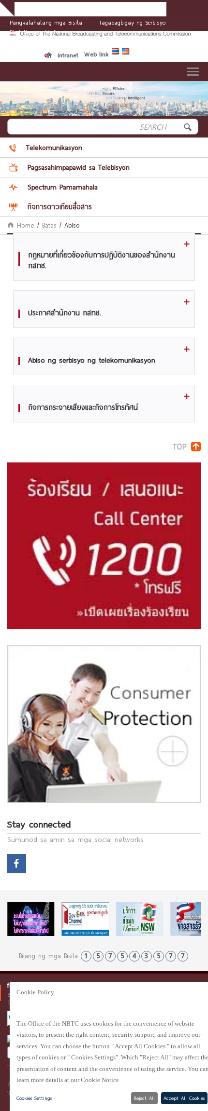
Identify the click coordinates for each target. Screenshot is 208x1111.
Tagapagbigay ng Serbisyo (132, 22)
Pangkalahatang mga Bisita (46, 22)
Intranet (68, 55)
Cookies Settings (34, 1098)
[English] (127, 53)
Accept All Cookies (184, 1098)
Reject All (144, 1098)
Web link (96, 54)
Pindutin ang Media (35, 31)
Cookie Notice (100, 1080)
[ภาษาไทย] (117, 53)
